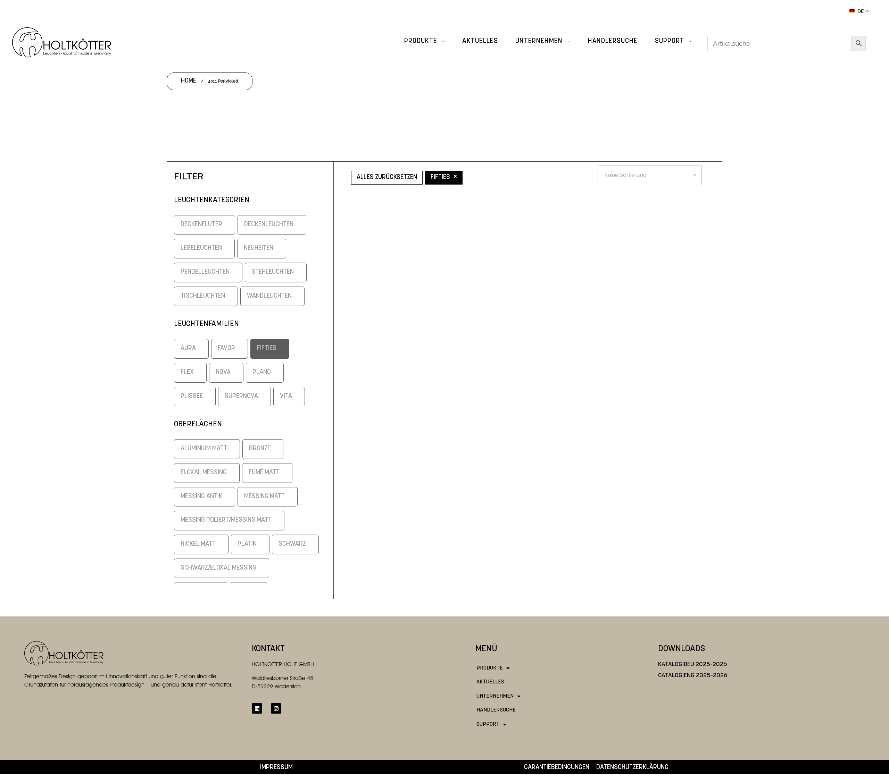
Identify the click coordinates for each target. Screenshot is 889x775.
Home (188, 81)
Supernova (241, 396)
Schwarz (292, 544)
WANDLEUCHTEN (269, 296)
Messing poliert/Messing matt (226, 520)
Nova (223, 372)
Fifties (266, 348)
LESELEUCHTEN (201, 248)
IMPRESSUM (276, 767)
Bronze (260, 448)
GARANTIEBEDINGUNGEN (556, 767)
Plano (261, 372)
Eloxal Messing (204, 472)
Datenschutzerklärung (632, 767)
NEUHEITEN (258, 248)
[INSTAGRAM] (276, 708)
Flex (187, 372)
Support (487, 724)
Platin (247, 544)
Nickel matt (198, 544)
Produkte (489, 668)
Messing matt (264, 496)
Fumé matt (264, 472)
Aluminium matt (204, 448)
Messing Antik (201, 496)
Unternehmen (495, 696)
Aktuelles (490, 682)
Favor (226, 348)
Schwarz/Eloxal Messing (218, 568)
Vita (286, 396)
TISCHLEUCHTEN (203, 296)
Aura (188, 348)
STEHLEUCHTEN (272, 272)
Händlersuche (496, 710)
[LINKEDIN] (257, 708)
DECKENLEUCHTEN (268, 224)
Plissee (192, 396)
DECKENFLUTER (201, 224)
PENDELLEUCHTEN (205, 272)
